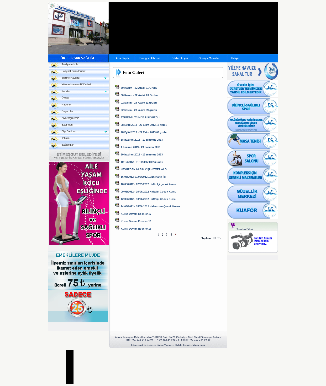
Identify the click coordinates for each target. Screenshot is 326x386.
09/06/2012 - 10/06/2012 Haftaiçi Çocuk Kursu (148, 191)
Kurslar (64, 91)
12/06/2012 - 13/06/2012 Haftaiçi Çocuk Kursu (148, 199)
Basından (66, 124)
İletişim (235, 58)
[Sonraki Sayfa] (175, 234)
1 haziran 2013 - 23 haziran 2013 (140, 147)
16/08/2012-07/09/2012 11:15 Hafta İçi (143, 176)
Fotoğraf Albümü (150, 58)
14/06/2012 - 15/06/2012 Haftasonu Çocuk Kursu (150, 206)
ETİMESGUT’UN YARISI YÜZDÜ (140, 117)
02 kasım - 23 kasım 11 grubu (139, 102)
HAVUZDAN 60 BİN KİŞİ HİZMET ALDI (144, 169)
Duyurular (66, 111)
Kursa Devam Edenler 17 (136, 213)
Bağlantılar (66, 144)
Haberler (65, 104)
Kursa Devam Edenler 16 (136, 221)
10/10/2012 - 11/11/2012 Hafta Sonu (142, 161)
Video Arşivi (180, 58)
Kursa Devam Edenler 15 (136, 228)
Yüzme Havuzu (69, 77)
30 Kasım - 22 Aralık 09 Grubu (139, 95)
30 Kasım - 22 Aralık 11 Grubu (139, 87)
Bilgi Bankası (67, 131)
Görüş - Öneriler (209, 58)
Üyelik (64, 97)
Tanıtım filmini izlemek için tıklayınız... (263, 241)
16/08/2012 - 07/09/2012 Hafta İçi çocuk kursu (148, 184)
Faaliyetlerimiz (68, 64)
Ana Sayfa (122, 58)
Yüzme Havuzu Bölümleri (75, 84)
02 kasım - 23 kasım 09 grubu (139, 110)
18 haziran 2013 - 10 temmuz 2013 (142, 139)
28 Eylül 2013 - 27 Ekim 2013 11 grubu (144, 124)
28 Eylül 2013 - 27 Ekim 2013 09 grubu (144, 132)
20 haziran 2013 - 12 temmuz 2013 (142, 154)
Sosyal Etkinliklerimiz (72, 71)
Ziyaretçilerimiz (69, 117)
